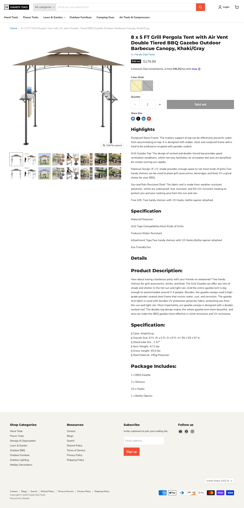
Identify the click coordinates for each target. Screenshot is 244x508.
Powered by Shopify (20, 498)
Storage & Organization (23, 440)
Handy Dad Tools (144, 54)
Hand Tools (11, 17)
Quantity (135, 97)
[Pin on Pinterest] (149, 119)
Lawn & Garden (53, 17)
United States (217, 480)
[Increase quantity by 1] (160, 104)
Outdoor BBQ (17, 450)
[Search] (200, 7)
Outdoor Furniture (81, 17)
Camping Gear (105, 17)
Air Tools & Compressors (134, 17)
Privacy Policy (74, 455)
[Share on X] (138, 119)
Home (13, 28)
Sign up (131, 452)
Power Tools (30, 17)
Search (71, 440)
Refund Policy (74, 445)
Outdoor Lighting (19, 460)
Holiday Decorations (21, 464)
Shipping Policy (75, 460)
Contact (71, 431)
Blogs (70, 436)
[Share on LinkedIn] (144, 119)
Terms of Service (76, 450)
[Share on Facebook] (133, 119)
